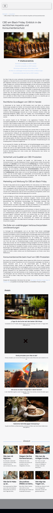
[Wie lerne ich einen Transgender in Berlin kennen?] (26, 375)
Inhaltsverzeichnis (27, 61)
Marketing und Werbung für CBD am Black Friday (26, 68)
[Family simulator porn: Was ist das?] (26, 340)
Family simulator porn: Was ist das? (26, 355)
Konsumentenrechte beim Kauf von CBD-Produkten (26, 73)
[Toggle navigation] (5, 6)
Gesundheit (12, 14)
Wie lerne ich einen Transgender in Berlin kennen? (26, 389)
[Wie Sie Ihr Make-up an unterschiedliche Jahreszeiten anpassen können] (10, 475)
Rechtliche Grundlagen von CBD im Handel (25, 63)
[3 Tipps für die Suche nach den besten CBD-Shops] (26, 306)
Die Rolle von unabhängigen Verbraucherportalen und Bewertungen (26, 70)
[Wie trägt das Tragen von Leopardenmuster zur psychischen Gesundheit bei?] (42, 475)
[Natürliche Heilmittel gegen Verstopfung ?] (26, 409)
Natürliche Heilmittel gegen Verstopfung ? (26, 424)
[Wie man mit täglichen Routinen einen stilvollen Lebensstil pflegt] (10, 449)
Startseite (4, 14)
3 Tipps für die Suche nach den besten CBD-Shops (26, 321)
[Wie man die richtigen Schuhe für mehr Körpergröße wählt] (42, 449)
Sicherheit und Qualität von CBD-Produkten (26, 66)
